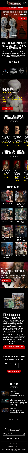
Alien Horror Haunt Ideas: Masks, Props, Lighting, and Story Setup (18, 403)
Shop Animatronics (13, 371)
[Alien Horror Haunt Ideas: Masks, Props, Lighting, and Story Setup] (5, 401)
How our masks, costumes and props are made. (14, 347)
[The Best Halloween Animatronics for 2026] (5, 410)
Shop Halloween (14, 420)
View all (14, 121)
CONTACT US (13, 443)
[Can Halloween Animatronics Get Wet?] (5, 393)
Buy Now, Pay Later (14, 446)
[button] (12, 35)
